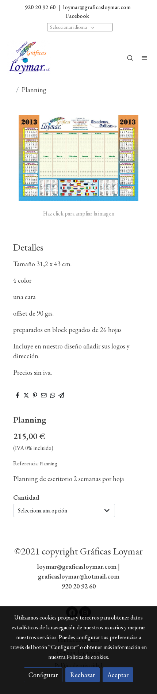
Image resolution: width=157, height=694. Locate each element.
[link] (29, 57)
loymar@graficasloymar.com (76, 566)
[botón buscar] (130, 57)
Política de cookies (87, 657)
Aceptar (118, 675)
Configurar (43, 675)
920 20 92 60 (79, 586)
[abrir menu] (144, 57)
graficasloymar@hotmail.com (78, 576)
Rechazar (82, 675)
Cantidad (26, 497)
